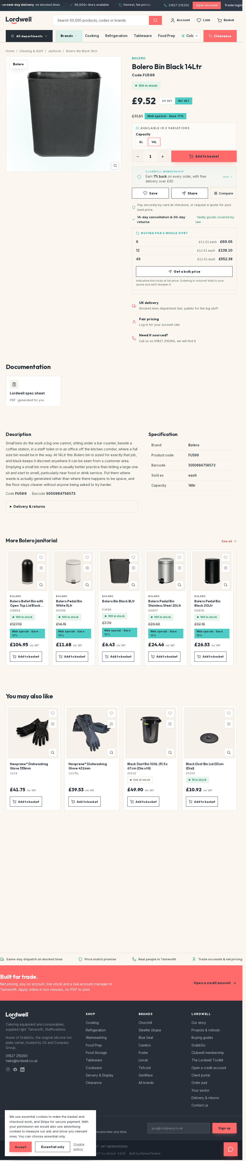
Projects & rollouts (205, 1030)
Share (193, 193)
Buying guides (202, 1038)
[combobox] (101, 20)
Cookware (94, 1068)
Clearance (222, 36)
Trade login (233, 5)
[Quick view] (41, 584)
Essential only (52, 1147)
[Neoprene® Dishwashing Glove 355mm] (33, 758)
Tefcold (145, 1068)
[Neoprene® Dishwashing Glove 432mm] (92, 758)
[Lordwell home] (19, 20)
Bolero (139, 58)
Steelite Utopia (150, 1030)
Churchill (145, 1023)
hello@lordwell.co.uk (21, 1061)
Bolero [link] (15, 596)
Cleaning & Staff (31, 51)
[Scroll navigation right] (196, 36)
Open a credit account (212, 983)
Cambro (145, 1045)
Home (10, 51)
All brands (146, 1083)
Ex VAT (167, 101)
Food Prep (166, 36)
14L (154, 142)
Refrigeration (116, 36)
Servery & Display (99, 1075)
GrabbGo (198, 1045)
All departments (29, 36)
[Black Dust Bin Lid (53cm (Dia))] (209, 758)
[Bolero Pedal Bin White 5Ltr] (73, 607)
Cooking (92, 36)
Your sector (200, 1090)
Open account (206, 5)
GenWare (146, 1075)
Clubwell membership (207, 1053)
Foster (143, 1053)
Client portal (200, 1075)
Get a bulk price (187, 271)
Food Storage (96, 1053)
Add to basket (207, 156)
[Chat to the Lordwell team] (231, 1149)
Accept (20, 1147)
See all (226, 541)
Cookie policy (79, 1147)
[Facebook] (15, 1069)
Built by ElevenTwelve (144, 1153)
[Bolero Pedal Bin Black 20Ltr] (212, 607)
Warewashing (96, 1038)
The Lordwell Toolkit (207, 1060)
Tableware (143, 36)
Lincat (143, 1060)
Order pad (199, 1083)
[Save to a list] (41, 557)
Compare (226, 193)
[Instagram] (8, 1069)
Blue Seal (146, 1038)
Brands (67, 36)
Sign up (224, 1128)
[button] (63, 114)
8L (141, 142)
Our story (198, 1023)
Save (153, 193)
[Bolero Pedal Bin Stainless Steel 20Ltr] (165, 607)
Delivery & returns (29, 506)
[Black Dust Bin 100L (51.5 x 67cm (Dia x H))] (150, 758)
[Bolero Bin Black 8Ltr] (119, 607)
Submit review (67, 935)
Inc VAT (183, 101)
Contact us (199, 1105)
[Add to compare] (41, 568)
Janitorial (54, 51)
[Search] (155, 20)
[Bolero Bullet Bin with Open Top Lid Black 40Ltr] (27, 607)
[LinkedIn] (22, 1069)
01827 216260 (179, 5)
